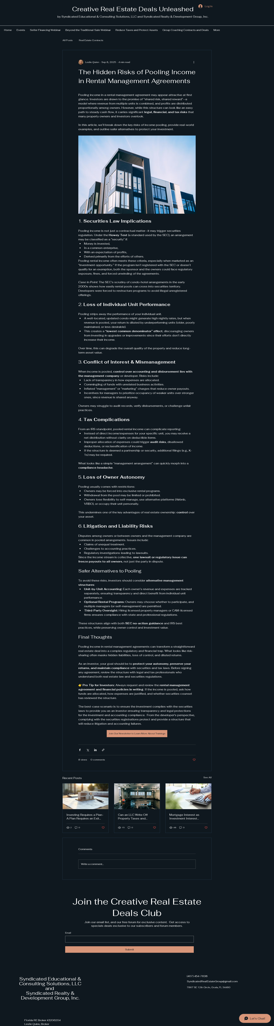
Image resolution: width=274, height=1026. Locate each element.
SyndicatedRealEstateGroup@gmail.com (212, 981)
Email (68, 932)
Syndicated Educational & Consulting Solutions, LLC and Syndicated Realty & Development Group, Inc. (50, 988)
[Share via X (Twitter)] (87, 749)
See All (207, 777)
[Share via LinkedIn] (95, 749)
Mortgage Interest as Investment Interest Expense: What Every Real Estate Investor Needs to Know (187, 816)
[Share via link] (103, 749)
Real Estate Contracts (91, 40)
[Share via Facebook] (79, 749)
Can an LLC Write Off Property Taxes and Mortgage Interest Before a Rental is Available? (136, 816)
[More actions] (194, 62)
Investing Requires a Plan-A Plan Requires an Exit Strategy (84, 816)
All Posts (67, 40)
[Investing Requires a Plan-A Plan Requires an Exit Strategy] (85, 796)
